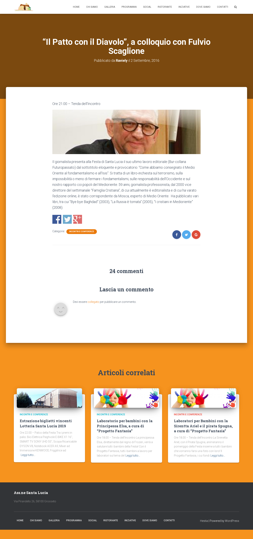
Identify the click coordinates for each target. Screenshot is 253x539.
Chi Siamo (92, 7)
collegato (93, 301)
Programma (129, 7)
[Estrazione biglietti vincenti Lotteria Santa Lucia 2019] (49, 397)
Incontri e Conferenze (81, 231)
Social (147, 7)
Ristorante (165, 7)
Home (76, 7)
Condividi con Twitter (67, 219)
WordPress (232, 520)
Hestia (204, 520)
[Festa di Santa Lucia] (24, 7)
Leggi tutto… (28, 455)
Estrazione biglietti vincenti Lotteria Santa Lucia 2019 (46, 423)
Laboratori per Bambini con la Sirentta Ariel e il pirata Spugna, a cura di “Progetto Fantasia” (203, 425)
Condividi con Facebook (56, 219)
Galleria (109, 7)
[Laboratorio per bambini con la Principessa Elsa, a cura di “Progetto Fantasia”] (126, 397)
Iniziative (184, 7)
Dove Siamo (203, 7)
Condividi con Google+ (77, 219)
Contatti (222, 7)
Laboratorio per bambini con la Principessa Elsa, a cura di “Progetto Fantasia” (125, 425)
